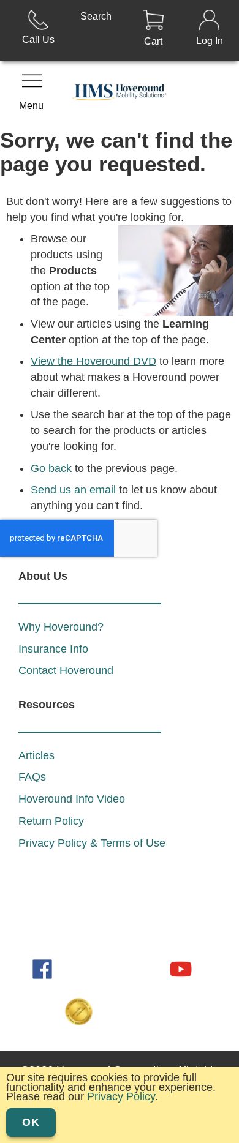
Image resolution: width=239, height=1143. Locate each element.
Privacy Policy (121, 1096)
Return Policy (51, 821)
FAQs (32, 777)
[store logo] (119, 94)
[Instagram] (112, 968)
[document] (119, 1102)
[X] (146, 968)
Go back (51, 468)
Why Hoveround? (61, 627)
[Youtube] (181, 968)
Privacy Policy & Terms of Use (91, 843)
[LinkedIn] (78, 968)
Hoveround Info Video (71, 799)
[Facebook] (43, 968)
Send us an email (73, 490)
